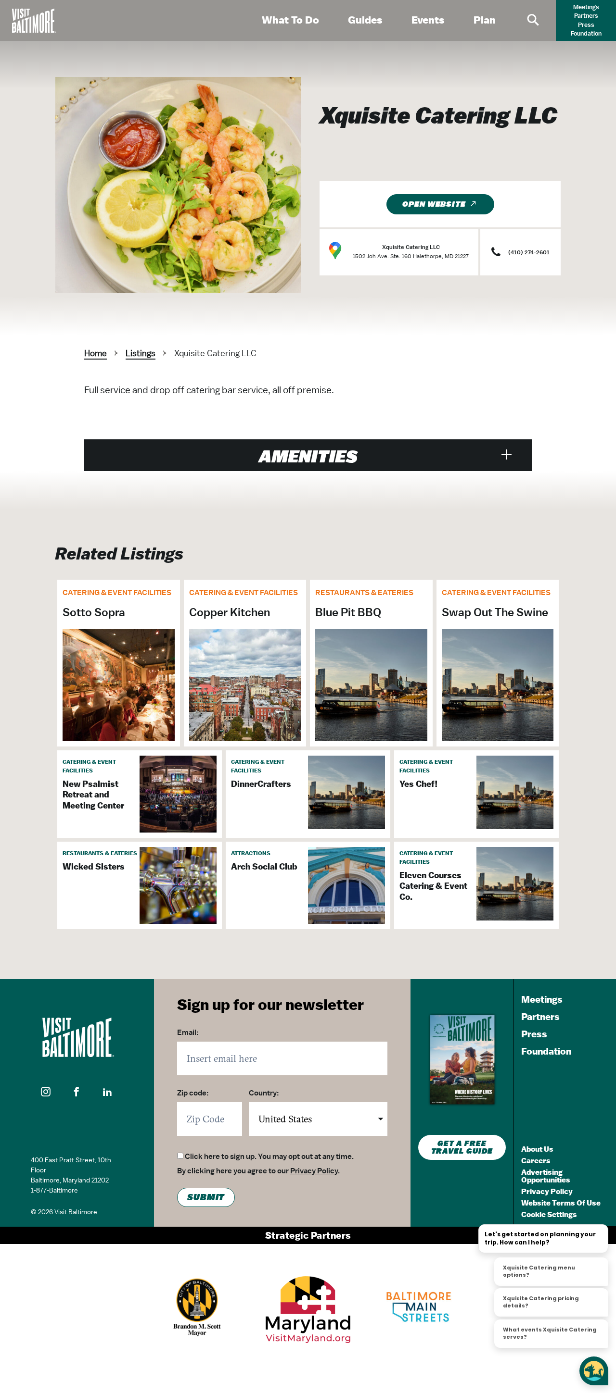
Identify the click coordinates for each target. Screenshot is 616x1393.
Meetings (586, 7)
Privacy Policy (314, 1171)
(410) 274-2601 (529, 252)
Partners (586, 16)
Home (95, 353)
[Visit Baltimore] (77, 1037)
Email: (188, 1032)
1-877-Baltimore (54, 1190)
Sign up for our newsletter (270, 1004)
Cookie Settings (549, 1214)
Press (586, 25)
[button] (46, 1092)
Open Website (434, 204)
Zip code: (193, 1093)
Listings (140, 353)
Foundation (586, 33)
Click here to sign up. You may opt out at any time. (269, 1156)
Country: (264, 1093)
